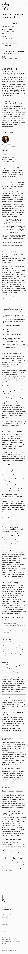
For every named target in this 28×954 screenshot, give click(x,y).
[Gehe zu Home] (5, 6)
